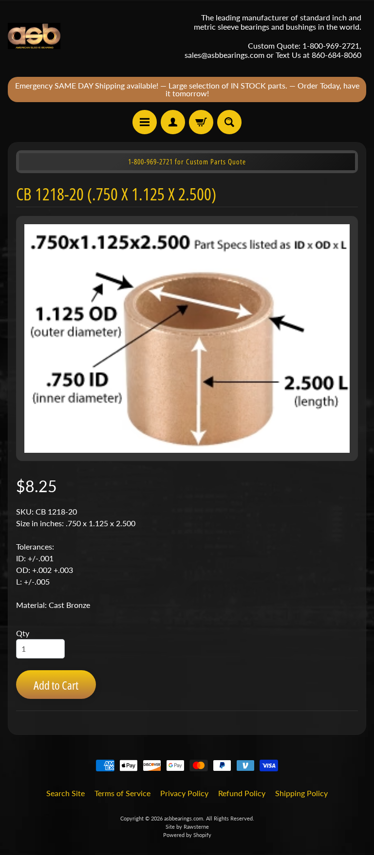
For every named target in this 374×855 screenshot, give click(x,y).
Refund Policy (241, 793)
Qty (22, 633)
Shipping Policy (301, 793)
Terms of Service (122, 793)
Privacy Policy (184, 793)
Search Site (65, 793)
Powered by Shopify (187, 835)
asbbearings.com (183, 818)
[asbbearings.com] (34, 36)
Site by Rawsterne (187, 826)
